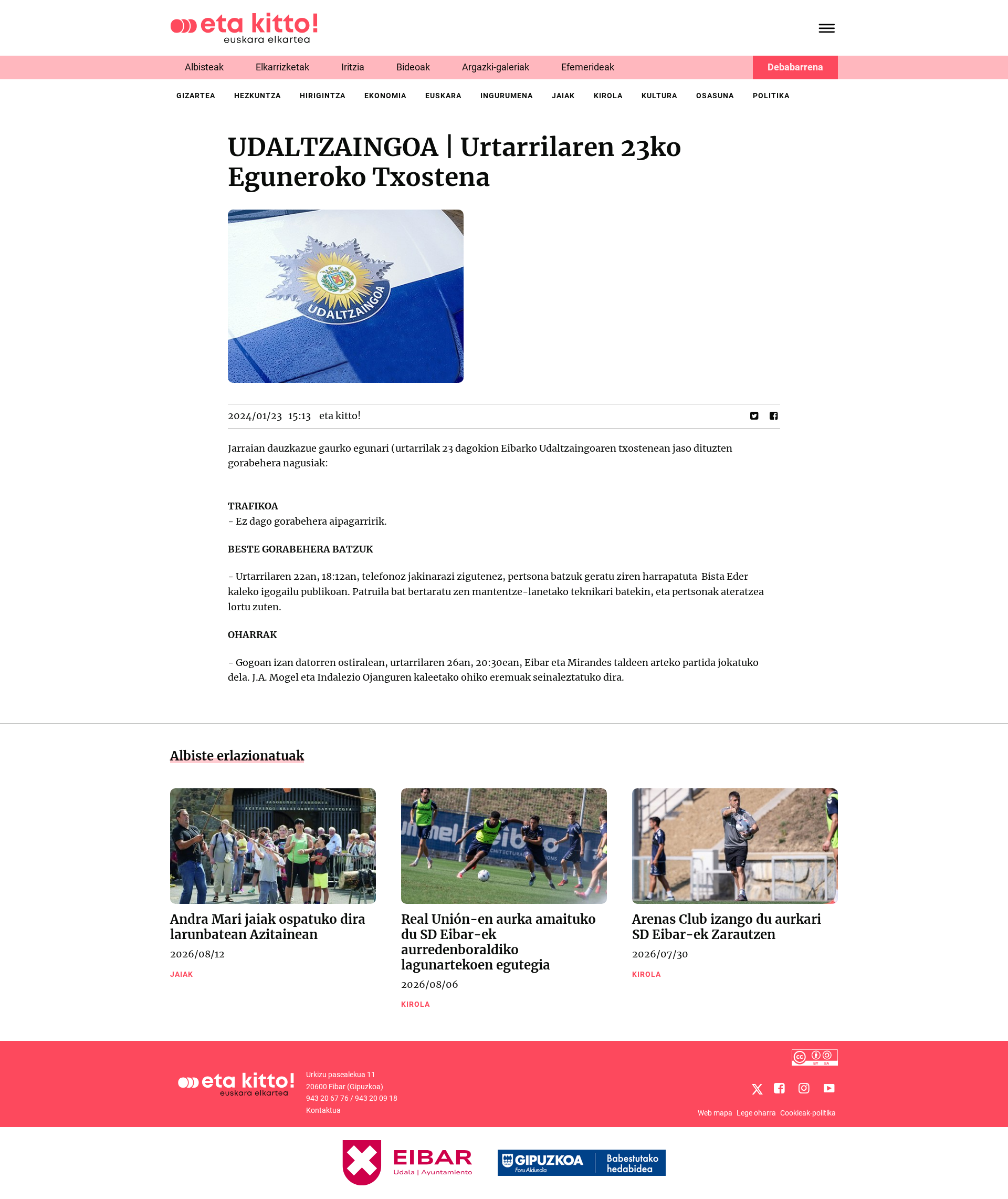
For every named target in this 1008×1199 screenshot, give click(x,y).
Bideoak (413, 66)
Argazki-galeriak (495, 66)
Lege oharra (756, 1113)
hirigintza (322, 95)
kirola (608, 95)
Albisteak (204, 66)
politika (771, 95)
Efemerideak (587, 66)
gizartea (195, 95)
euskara (443, 95)
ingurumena (506, 95)
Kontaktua (323, 1110)
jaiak (563, 95)
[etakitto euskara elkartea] (244, 27)
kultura (659, 95)
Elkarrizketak (282, 66)
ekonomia (385, 95)
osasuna (715, 95)
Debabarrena (795, 66)
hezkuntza (257, 95)
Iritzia (352, 66)
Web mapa (715, 1113)
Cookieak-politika (808, 1113)
